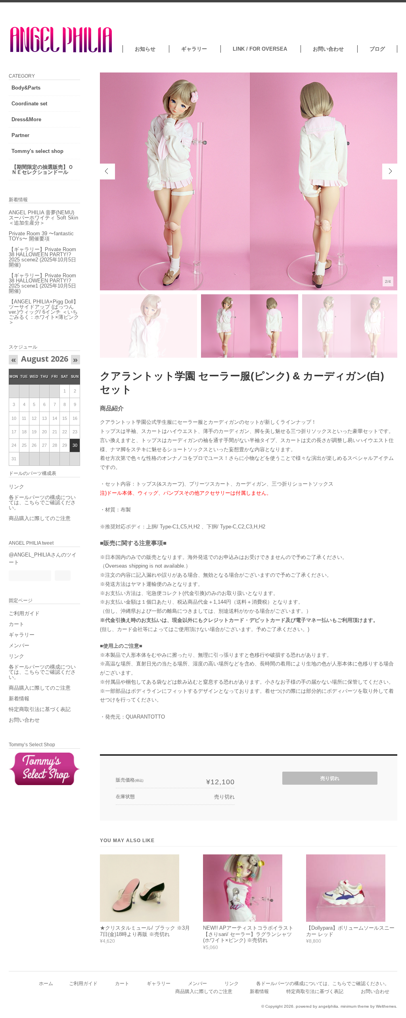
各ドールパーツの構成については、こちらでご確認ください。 (42, 502)
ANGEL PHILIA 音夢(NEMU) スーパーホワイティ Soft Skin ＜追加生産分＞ (43, 218)
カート (16, 624)
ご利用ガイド (24, 613)
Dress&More (26, 119)
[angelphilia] (62, 51)
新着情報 (19, 699)
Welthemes (386, 1006)
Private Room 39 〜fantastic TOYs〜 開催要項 (41, 236)
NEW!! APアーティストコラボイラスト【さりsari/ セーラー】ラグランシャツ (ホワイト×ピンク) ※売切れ (248, 934)
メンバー (19, 645)
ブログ (377, 49)
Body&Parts (25, 88)
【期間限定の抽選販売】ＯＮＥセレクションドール (42, 169)
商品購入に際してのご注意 (40, 518)
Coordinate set (29, 104)
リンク (16, 487)
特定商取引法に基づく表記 (40, 709)
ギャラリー (194, 49)
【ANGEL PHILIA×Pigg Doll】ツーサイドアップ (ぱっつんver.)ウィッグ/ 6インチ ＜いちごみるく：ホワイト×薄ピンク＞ (44, 312)
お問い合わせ (328, 49)
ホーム (46, 983)
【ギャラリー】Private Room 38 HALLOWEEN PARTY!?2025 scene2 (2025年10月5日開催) (42, 257)
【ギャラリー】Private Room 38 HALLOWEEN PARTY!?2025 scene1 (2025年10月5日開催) (42, 283)
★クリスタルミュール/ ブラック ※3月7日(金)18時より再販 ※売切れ (145, 931)
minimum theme (355, 1006)
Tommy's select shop (37, 151)
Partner (20, 135)
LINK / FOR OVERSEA (260, 49)
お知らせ (145, 49)
